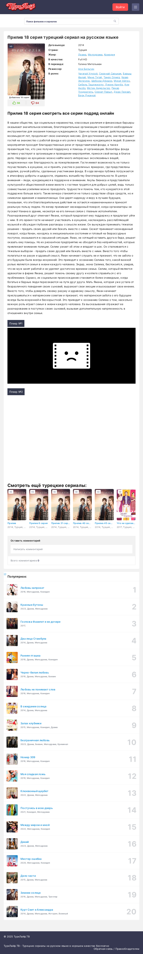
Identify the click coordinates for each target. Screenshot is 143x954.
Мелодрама (95, 54)
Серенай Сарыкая (110, 73)
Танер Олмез (112, 77)
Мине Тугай (95, 77)
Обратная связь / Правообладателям (116, 948)
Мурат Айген (122, 80)
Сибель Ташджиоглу (91, 84)
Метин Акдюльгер (98, 88)
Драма (82, 54)
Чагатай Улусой (88, 73)
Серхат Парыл (103, 91)
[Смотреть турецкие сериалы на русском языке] (20, 7)
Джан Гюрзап (122, 91)
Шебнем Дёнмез (101, 80)
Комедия (109, 54)
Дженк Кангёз (114, 84)
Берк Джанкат (87, 95)
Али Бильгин (86, 68)
